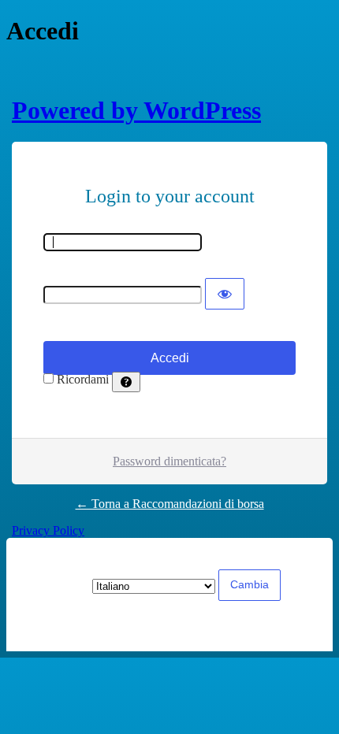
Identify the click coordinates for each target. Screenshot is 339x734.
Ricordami (83, 379)
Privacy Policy (48, 530)
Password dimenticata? (169, 461)
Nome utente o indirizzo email (118, 225)
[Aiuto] (126, 382)
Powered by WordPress (136, 110)
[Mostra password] (224, 294)
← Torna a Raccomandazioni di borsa (170, 503)
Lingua (55, 585)
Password (67, 270)
